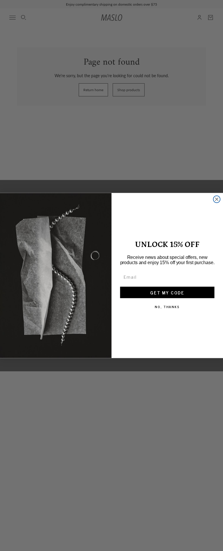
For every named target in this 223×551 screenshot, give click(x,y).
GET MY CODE (167, 292)
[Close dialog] (216, 199)
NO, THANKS (167, 307)
